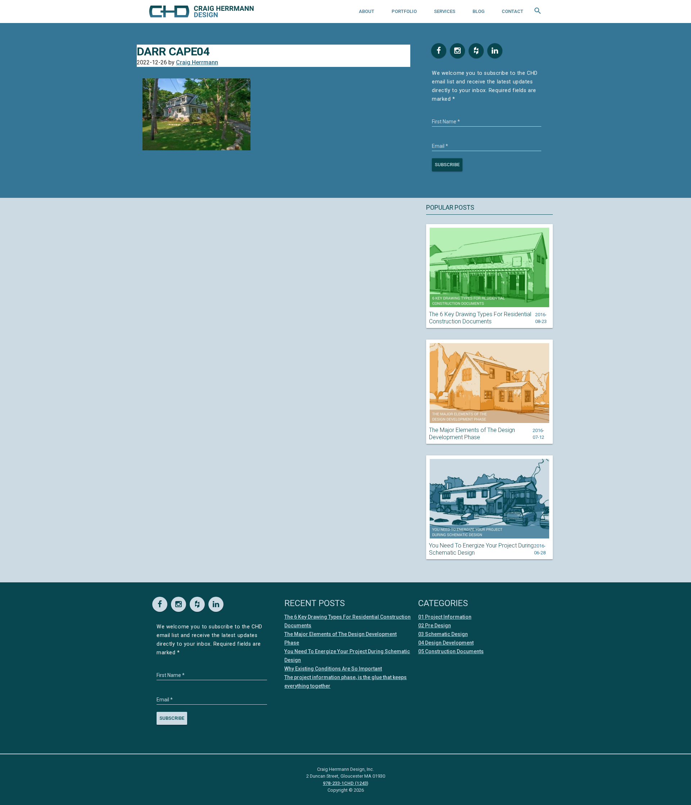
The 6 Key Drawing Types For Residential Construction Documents (480, 318)
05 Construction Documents (451, 651)
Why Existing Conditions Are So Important (333, 669)
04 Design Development (446, 643)
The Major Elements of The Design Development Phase (472, 434)
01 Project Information (444, 617)
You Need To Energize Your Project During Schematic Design (481, 549)
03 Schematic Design (443, 634)
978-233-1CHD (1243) (345, 783)
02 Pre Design (434, 625)
